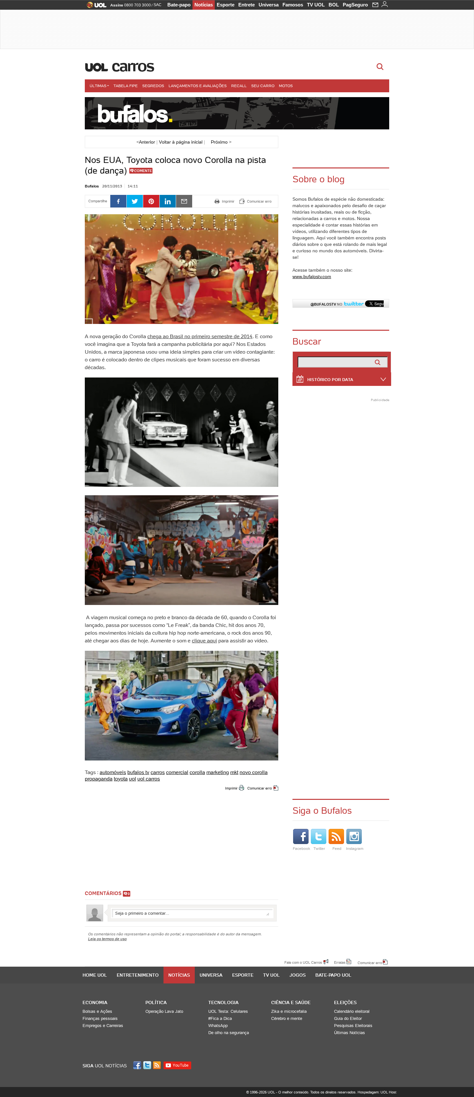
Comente (143, 170)
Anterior (145, 142)
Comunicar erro (259, 788)
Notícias (203, 4)
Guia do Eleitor (348, 1018)
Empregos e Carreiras (103, 1025)
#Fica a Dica (220, 1018)
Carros (133, 66)
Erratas (340, 962)
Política (156, 1002)
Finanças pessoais (100, 1018)
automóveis (113, 772)
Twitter (319, 848)
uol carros (148, 778)
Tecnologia (223, 1002)
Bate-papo (179, 4)
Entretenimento (138, 975)
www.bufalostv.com (311, 276)
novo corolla (254, 772)
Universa (269, 4)
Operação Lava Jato (164, 1011)
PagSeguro (355, 4)
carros (158, 772)
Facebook (301, 848)
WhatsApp (218, 1025)
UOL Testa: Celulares (228, 1011)
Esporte (225, 4)
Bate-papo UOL (333, 975)
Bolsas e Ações (97, 1011)
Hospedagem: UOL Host (377, 1092)
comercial (177, 772)
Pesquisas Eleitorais (353, 1025)
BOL (334, 4)
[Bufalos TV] (237, 113)
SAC (157, 5)
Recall (239, 85)
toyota (121, 778)
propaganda (99, 778)
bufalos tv (138, 772)
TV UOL (316, 4)
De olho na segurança (228, 1032)
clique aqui (204, 640)
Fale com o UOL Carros (303, 962)
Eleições (345, 1002)
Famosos (292, 4)
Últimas (98, 85)
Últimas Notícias (349, 1032)
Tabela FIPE (126, 85)
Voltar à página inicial (180, 142)
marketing (217, 772)
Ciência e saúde (291, 1002)
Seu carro (262, 85)
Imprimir (231, 788)
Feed (336, 848)
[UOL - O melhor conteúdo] (94, 7)
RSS (157, 1065)
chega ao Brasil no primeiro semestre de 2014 (199, 336)
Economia (95, 1002)
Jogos (298, 975)
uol (132, 778)
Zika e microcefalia (289, 1011)
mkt (234, 772)
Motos (286, 85)
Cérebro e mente (286, 1018)
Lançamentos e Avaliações (198, 85)
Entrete (246, 4)
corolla (197, 772)
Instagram (354, 848)
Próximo (221, 142)
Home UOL (95, 975)
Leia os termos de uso (107, 938)
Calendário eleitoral (352, 1011)
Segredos (153, 85)
